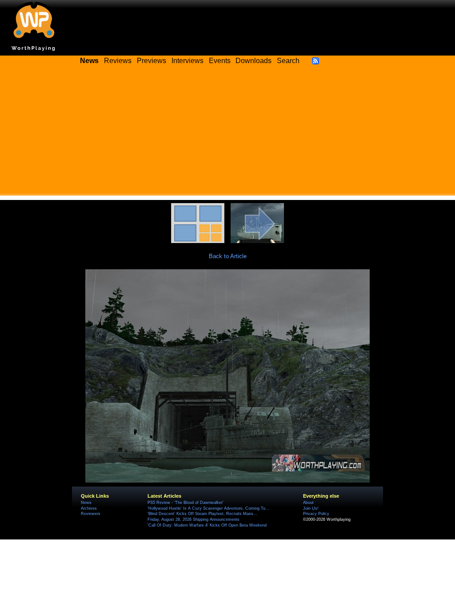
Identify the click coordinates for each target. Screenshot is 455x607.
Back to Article (228, 256)
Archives (89, 508)
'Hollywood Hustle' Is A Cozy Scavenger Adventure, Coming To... (208, 508)
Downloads (253, 60)
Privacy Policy (316, 513)
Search (288, 60)
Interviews (188, 60)
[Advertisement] (227, 133)
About (308, 502)
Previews (151, 60)
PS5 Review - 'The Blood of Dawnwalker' (186, 502)
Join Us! (311, 508)
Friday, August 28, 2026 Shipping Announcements (193, 519)
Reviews (118, 60)
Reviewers (90, 513)
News (86, 502)
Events (220, 60)
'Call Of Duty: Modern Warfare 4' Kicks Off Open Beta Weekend (207, 525)
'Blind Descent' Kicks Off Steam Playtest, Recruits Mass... (202, 513)
